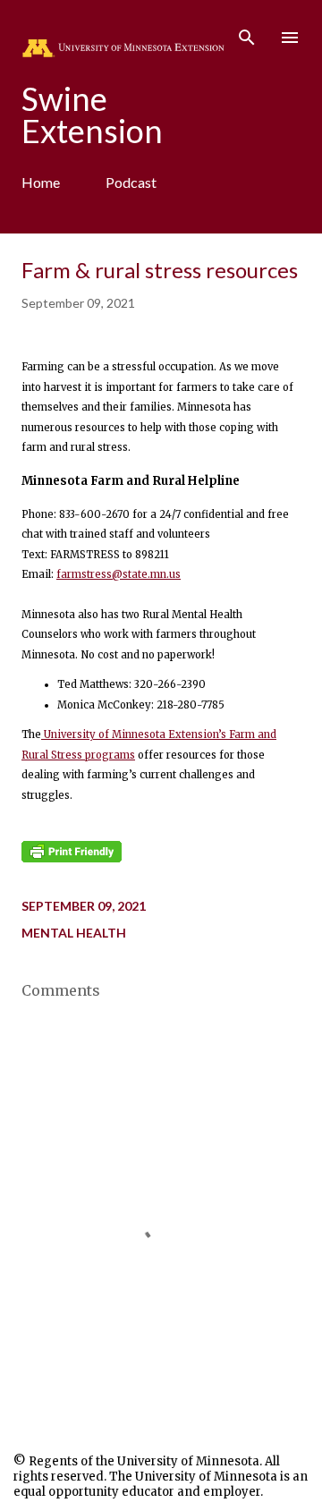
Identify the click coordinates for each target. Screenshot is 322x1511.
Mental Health (73, 932)
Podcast (131, 182)
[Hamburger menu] (289, 37)
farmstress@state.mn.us (118, 574)
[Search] (247, 32)
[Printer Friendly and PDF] (71, 859)
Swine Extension (92, 114)
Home (40, 182)
